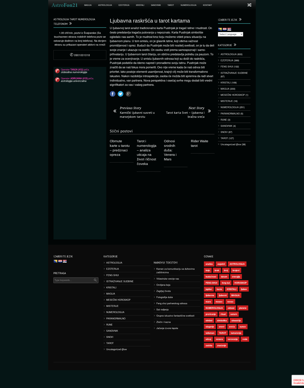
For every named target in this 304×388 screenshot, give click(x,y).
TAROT (170, 5)
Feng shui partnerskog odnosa (171, 303)
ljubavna (210, 295)
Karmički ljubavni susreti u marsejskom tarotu (137, 115)
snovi (221, 326)
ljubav (244, 289)
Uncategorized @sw (231, 144)
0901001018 (80, 55)
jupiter (209, 289)
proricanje (211, 314)
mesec (219, 301)
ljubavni (223, 295)
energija (236, 276)
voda (244, 339)
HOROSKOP (241, 282)
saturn (233, 314)
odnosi (231, 307)
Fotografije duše (164, 297)
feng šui (226, 282)
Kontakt (207, 5)
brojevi (236, 270)
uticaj (208, 339)
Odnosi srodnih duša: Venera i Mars (170, 150)
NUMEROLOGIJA (188, 5)
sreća (232, 326)
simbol (209, 320)
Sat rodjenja (162, 309)
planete (242, 307)
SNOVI (224, 132)
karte (219, 289)
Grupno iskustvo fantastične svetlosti (175, 315)
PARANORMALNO (230, 113)
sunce (243, 326)
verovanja (233, 339)
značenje (221, 345)
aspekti (221, 263)
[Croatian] (225, 29)
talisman (210, 332)
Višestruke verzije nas (167, 278)
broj (226, 270)
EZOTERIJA (124, 5)
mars (208, 301)
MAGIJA (87, 5)
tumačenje (236, 332)
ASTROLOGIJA (105, 5)
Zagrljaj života (163, 291)
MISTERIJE (227, 101)
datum (224, 276)
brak (217, 270)
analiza (209, 263)
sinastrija (236, 320)
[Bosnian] (220, 29)
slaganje (210, 326)
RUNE (224, 119)
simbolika (222, 320)
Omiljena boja (163, 284)
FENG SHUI (227, 66)
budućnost (211, 276)
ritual (223, 314)
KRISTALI (140, 5)
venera (219, 339)
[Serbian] (229, 29)
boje (208, 270)
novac (230, 301)
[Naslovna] (64, 5)
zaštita (209, 345)
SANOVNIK (156, 5)
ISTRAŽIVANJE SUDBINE (234, 72)
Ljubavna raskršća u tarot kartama (150, 21)
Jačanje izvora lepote (167, 328)
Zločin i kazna (163, 322)
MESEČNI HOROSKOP (233, 94)
